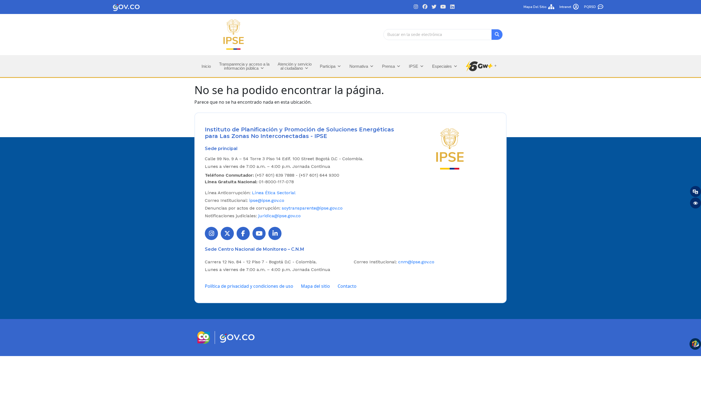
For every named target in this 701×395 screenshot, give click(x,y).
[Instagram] (415, 7)
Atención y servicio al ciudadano (295, 66)
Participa (327, 66)
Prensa (388, 66)
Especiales (442, 66)
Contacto (347, 286)
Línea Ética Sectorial (273, 192)
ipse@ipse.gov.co (266, 200)
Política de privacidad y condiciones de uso (249, 286)
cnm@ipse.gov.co (416, 261)
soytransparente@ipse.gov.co (312, 208)
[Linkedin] (452, 7)
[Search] (497, 34)
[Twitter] (434, 7)
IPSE (413, 66)
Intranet (565, 7)
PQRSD (590, 7)
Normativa (358, 66)
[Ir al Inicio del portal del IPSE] (450, 148)
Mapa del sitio (535, 7)
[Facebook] (425, 7)
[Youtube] (443, 7)
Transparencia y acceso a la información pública (244, 66)
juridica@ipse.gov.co (279, 215)
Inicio (206, 66)
